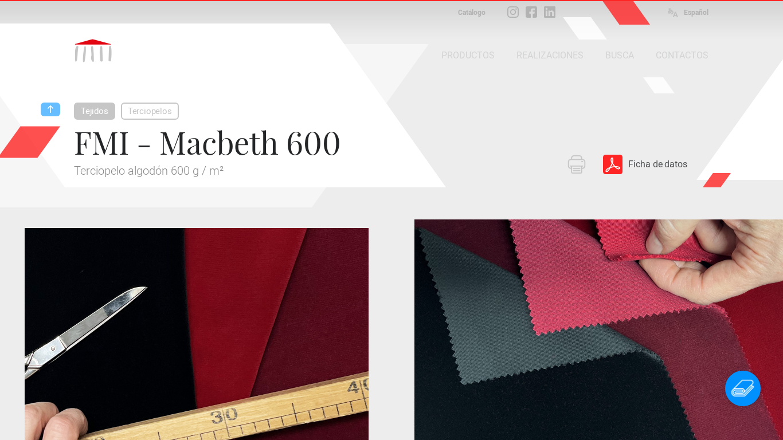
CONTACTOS (682, 55)
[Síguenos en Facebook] (531, 12)
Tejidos (94, 111)
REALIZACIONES (550, 55)
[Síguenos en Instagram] (513, 12)
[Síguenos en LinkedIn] (549, 12)
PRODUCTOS (468, 55)
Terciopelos (150, 111)
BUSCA (619, 55)
